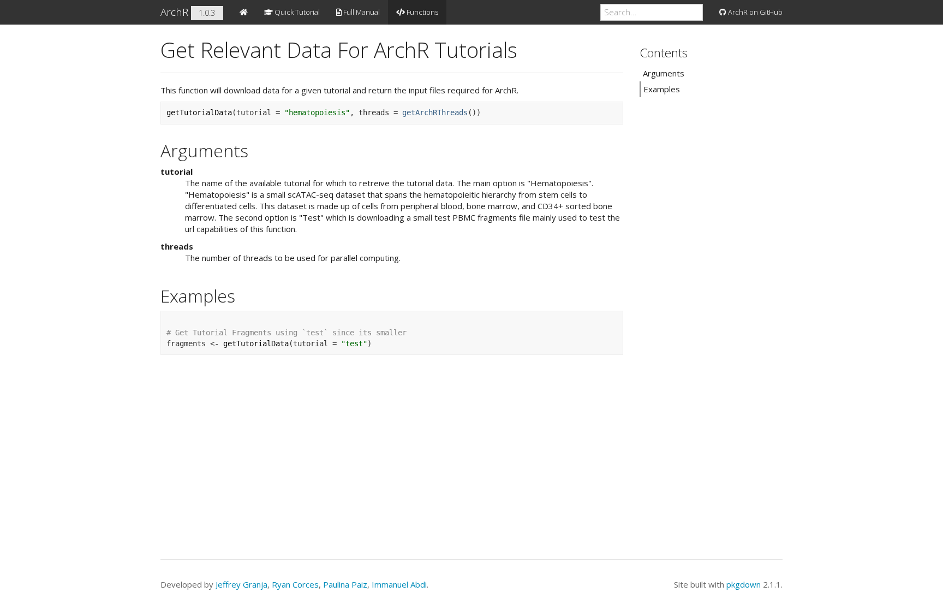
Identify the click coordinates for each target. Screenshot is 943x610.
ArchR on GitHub (754, 12)
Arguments (663, 73)
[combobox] (651, 12)
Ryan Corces (295, 584)
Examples (661, 89)
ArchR (174, 12)
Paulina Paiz (345, 584)
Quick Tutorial (296, 12)
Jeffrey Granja (241, 584)
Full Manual (361, 12)
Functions (421, 12)
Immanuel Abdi (399, 584)
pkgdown (743, 584)
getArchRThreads (435, 112)
